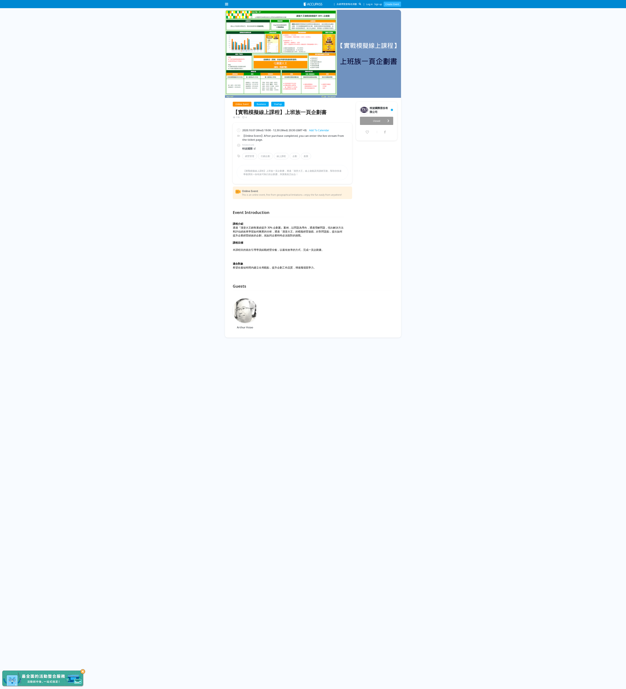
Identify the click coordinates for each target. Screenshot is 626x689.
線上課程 (281, 156)
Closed (376, 120)
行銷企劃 (265, 156)
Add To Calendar (319, 130)
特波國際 (247, 148)
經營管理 (249, 156)
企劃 (294, 156)
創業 (306, 156)
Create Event (392, 4)
